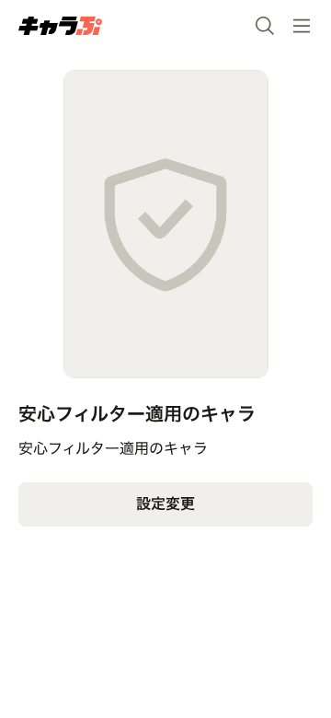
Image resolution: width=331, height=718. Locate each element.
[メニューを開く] (301, 25)
